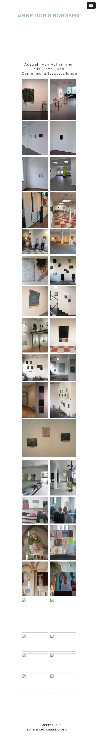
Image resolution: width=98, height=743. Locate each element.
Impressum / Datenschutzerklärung (47, 727)
